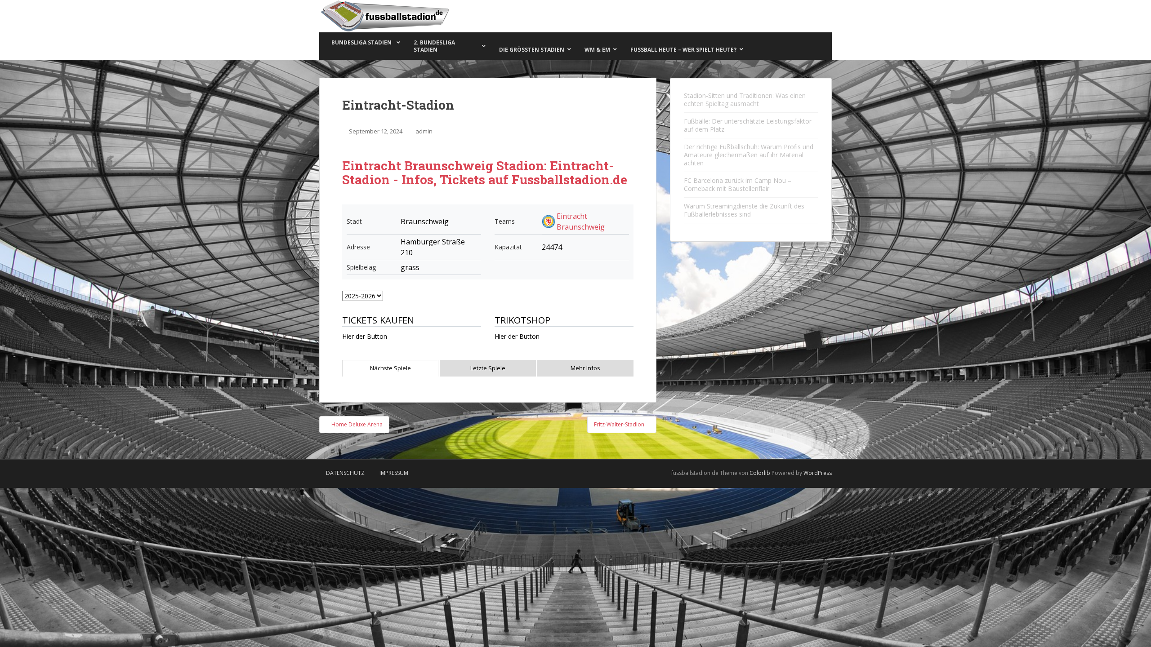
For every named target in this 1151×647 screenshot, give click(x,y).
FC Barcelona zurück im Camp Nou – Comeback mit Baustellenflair (737, 184)
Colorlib (759, 473)
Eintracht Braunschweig (581, 221)
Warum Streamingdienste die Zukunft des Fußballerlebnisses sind (744, 210)
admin (424, 131)
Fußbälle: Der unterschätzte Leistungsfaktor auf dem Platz (748, 125)
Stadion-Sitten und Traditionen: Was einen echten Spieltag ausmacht (745, 99)
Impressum (393, 473)
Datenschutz (345, 473)
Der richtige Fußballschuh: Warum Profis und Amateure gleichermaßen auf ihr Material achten (748, 154)
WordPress (817, 473)
